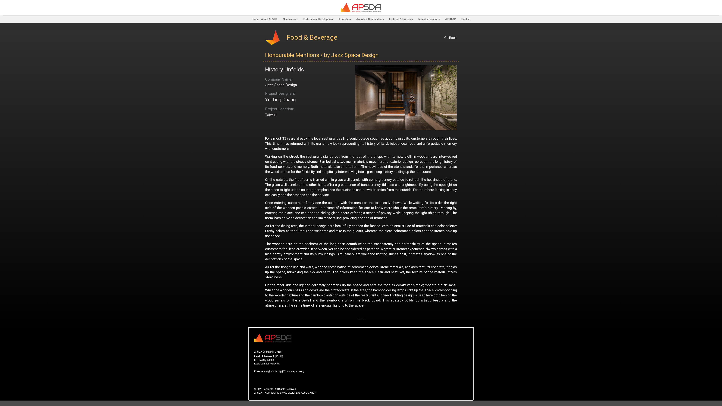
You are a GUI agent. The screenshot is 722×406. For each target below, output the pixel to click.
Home (255, 19)
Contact (465, 19)
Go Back (450, 38)
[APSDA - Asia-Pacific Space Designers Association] (361, 8)
